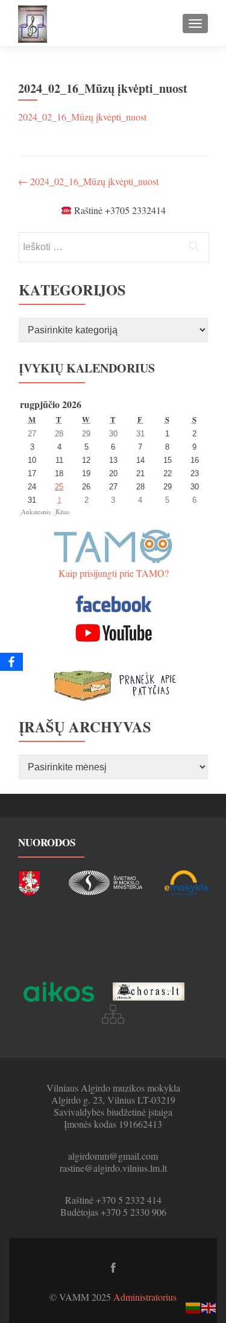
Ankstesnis (36, 511)
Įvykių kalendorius (87, 368)
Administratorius (145, 1296)
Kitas (62, 511)
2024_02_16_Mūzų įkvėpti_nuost (82, 116)
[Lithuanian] (193, 1306)
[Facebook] (11, 662)
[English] (209, 1306)
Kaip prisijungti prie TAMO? (113, 573)
